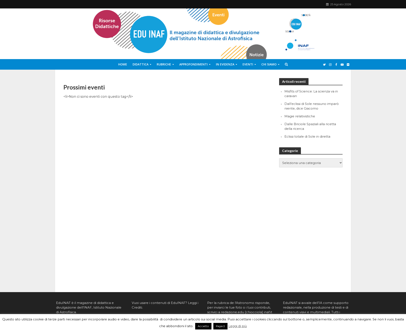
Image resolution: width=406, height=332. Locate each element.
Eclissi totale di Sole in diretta (307, 136)
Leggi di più (237, 326)
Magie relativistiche (299, 116)
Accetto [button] (203, 326)
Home (122, 64)
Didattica (140, 64)
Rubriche (164, 64)
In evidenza (225, 64)
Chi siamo (269, 64)
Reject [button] (220, 326)
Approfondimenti (193, 64)
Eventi (248, 64)
